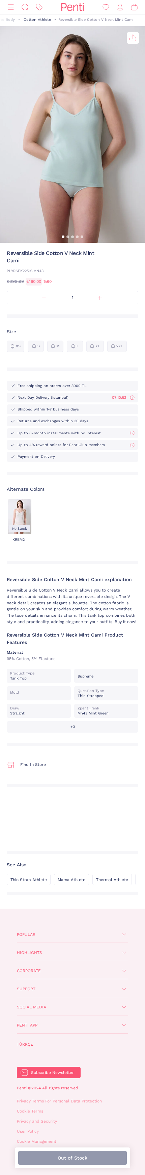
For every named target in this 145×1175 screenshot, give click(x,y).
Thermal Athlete (112, 879)
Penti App (27, 1025)
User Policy (28, 1131)
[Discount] (39, 7)
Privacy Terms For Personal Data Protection (59, 1101)
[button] (63, 236)
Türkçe (25, 1044)
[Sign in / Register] (120, 7)
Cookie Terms (30, 1111)
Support (26, 989)
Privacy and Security (37, 1121)
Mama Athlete (71, 879)
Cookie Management (36, 1141)
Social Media (31, 1007)
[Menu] (11, 7)
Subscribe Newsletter (52, 1072)
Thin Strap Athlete (28, 879)
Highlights (29, 952)
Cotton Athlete (37, 19)
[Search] (25, 7)
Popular (26, 934)
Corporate (29, 970)
